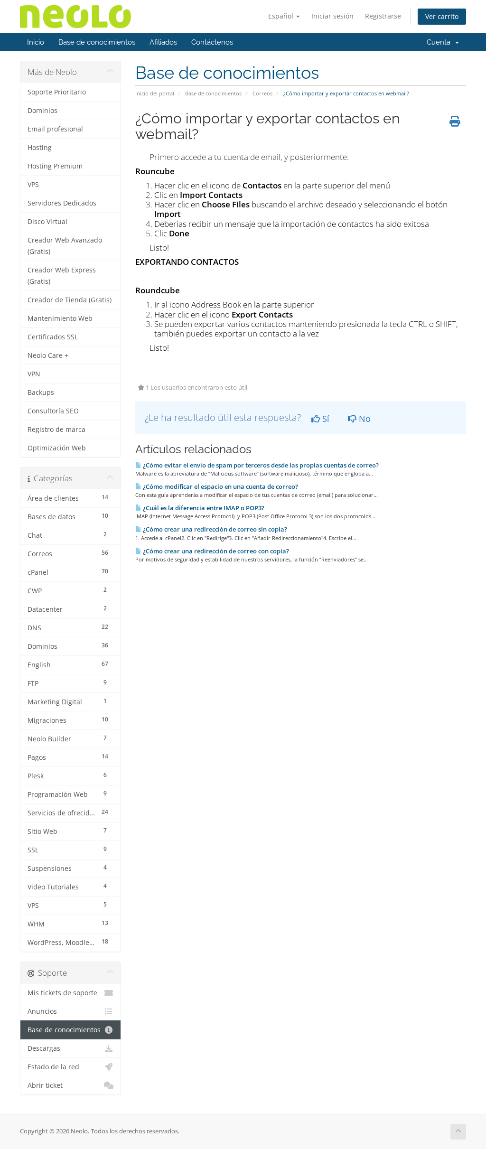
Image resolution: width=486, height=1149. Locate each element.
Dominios (42, 110)
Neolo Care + (48, 355)
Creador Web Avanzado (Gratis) (65, 246)
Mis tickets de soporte (62, 993)
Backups (41, 392)
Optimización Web (57, 448)
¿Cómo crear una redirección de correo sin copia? (214, 529)
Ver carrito (441, 16)
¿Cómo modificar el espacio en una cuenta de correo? (219, 486)
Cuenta (440, 42)
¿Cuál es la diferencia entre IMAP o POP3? (202, 508)
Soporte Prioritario (57, 92)
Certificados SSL (53, 337)
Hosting (40, 147)
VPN (34, 374)
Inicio (35, 42)
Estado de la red (53, 1067)
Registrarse (383, 15)
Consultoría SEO (53, 411)
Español (281, 15)
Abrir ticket (45, 1085)
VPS (33, 184)
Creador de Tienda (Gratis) (70, 300)
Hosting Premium (55, 166)
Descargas (44, 1048)
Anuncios (42, 1011)
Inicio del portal (154, 93)
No (363, 418)
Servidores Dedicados (62, 203)
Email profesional (55, 129)
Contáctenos (212, 42)
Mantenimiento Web (60, 318)
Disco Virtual (47, 221)
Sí (324, 418)
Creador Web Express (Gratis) (62, 276)
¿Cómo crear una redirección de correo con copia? (215, 551)
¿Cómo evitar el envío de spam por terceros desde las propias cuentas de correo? (260, 465)
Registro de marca (56, 429)
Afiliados (163, 42)
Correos (262, 93)
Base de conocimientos (96, 42)
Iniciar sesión (332, 15)
